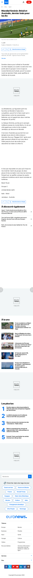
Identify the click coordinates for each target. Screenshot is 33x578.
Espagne (7, 496)
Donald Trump (21, 492)
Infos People (11, 509)
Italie (26, 500)
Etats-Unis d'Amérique (22, 496)
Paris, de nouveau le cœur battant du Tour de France (14, 225)
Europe (3, 527)
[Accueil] (1, 6)
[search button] (30, 476)
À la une (5, 319)
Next (2, 534)
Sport (10, 6)
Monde (20, 527)
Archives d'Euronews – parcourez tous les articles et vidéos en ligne (24, 548)
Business (3, 531)
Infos (5, 6)
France (10, 492)
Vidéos (3, 542)
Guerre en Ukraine (23, 487)
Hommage (23, 509)
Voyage (3, 538)
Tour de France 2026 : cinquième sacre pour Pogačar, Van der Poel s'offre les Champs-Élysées (14, 219)
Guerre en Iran (8, 487)
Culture (17, 500)
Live (29, 2)
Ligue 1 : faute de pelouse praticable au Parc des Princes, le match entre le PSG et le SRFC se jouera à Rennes (14, 211)
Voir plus (3, 58)
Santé (19, 534)
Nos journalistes (5, 546)
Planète (20, 531)
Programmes (21, 542)
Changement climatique (16, 504)
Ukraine (7, 500)
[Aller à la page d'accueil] (6, 2)
